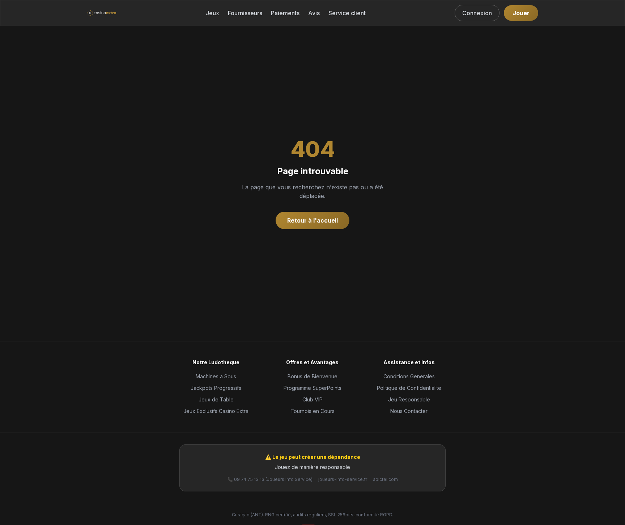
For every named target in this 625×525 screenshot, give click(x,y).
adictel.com (385, 479)
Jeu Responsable (409, 399)
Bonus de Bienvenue (312, 376)
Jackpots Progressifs (216, 388)
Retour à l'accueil (312, 220)
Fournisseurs (245, 13)
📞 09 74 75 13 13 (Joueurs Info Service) (270, 479)
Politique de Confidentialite (409, 388)
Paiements (285, 13)
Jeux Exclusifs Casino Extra (215, 411)
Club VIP (312, 399)
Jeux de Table (216, 399)
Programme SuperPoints (312, 388)
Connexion (477, 13)
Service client (347, 13)
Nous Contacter (409, 411)
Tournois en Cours (312, 411)
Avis (314, 13)
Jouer (521, 13)
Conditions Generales (409, 376)
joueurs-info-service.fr (342, 479)
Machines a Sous (216, 376)
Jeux (212, 13)
